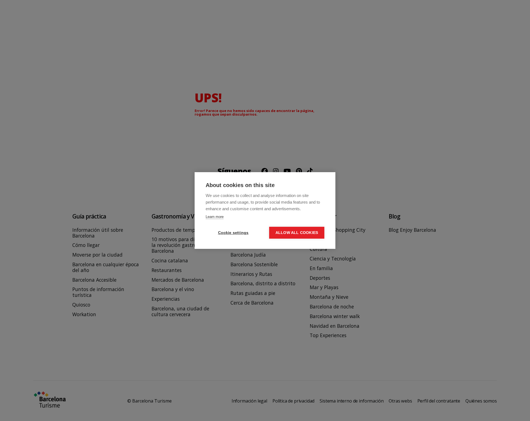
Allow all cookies (296, 233)
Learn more (215, 217)
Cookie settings (233, 233)
